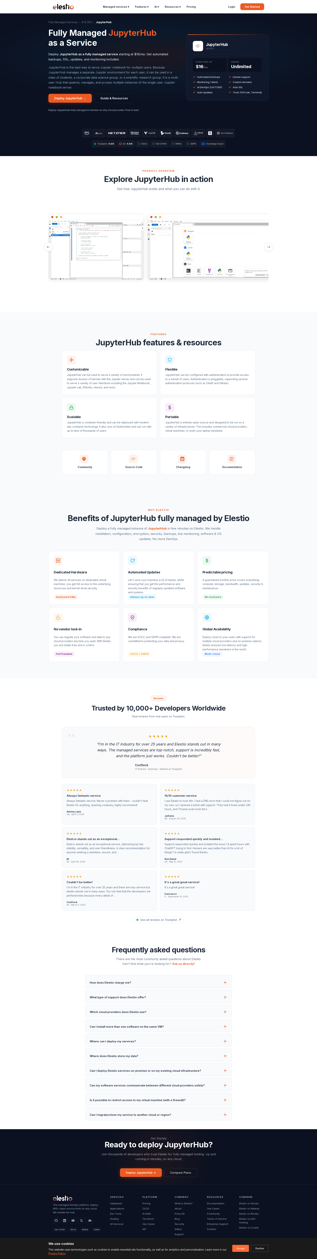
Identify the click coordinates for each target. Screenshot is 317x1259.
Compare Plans (180, 1172)
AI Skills (146, 1213)
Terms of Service (217, 1218)
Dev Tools (115, 1213)
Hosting (114, 1218)
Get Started (252, 6)
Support (179, 1234)
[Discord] (90, 1220)
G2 (126, 143)
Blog (177, 1218)
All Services (116, 1223)
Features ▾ (142, 6)
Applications (117, 1208)
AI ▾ (156, 6)
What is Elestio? (184, 1203)
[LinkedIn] (64, 1220)
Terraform (148, 1218)
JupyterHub (157, 528)
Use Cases (148, 1223)
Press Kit (180, 1213)
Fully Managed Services (63, 22)
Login (231, 6)
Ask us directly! (183, 964)
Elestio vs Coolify (249, 1227)
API (144, 1229)
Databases (116, 1203)
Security (179, 1223)
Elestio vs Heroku (249, 1203)
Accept (241, 1248)
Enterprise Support (217, 1223)
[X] (81, 1220)
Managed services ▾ (116, 6)
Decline (259, 1248)
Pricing (191, 6)
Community (213, 1213)
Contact (211, 1229)
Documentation (215, 1203)
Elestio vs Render (249, 1213)
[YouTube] (73, 1220)
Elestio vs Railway (249, 1208)
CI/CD (145, 1208)
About (178, 1208)
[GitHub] (56, 1220)
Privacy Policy (56, 1253)
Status (178, 1229)
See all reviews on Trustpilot (158, 919)
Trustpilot (105, 143)
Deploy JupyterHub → (70, 98)
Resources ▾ (173, 6)
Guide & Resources (114, 98)
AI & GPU (86, 22)
